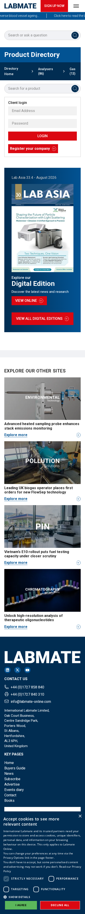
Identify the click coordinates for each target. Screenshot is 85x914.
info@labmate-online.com (31, 701)
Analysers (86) (45, 71)
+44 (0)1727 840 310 (27, 694)
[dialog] (42, 862)
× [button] (80, 816)
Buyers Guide (14, 768)
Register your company (30, 148)
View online (26, 300)
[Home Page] (20, 6)
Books (9, 800)
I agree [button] (21, 905)
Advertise (12, 784)
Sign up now (54, 6)
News (9, 773)
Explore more (15, 435)
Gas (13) (72, 71)
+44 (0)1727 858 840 (27, 687)
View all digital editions (39, 318)
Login (42, 136)
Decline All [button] (60, 905)
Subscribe (12, 779)
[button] (42, 897)
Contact (10, 795)
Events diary (14, 790)
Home (9, 763)
